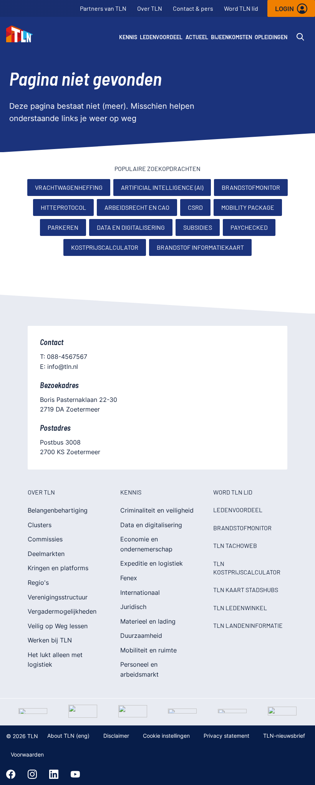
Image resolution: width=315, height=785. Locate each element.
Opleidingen (271, 37)
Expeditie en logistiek (151, 563)
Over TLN (149, 8)
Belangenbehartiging (58, 510)
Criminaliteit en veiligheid (157, 510)
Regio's (38, 582)
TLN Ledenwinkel (240, 607)
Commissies (45, 539)
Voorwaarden (27, 754)
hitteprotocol (63, 207)
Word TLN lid (241, 8)
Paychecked (249, 227)
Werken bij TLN (50, 640)
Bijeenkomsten (231, 37)
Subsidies (197, 227)
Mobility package (247, 207)
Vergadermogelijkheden (62, 611)
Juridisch (133, 607)
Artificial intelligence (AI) (162, 187)
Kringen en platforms (58, 568)
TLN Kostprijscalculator (246, 568)
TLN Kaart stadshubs (245, 589)
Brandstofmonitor (251, 187)
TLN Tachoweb (235, 545)
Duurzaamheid (141, 635)
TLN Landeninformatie (248, 625)
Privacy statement (226, 735)
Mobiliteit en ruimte (148, 650)
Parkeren (63, 227)
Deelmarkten (46, 554)
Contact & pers (193, 8)
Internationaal (140, 592)
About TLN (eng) (68, 735)
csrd (195, 207)
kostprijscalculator (104, 247)
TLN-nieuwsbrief (284, 735)
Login (284, 8)
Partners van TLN (103, 8)
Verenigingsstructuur (58, 597)
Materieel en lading (148, 621)
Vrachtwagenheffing (69, 187)
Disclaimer (116, 735)
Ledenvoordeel (161, 37)
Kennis (128, 37)
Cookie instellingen (166, 735)
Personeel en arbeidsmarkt (139, 669)
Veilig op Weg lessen (58, 626)
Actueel (197, 37)
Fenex (128, 578)
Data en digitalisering (131, 227)
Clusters (39, 525)
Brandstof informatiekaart (200, 247)
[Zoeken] (300, 36)
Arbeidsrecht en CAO (136, 207)
